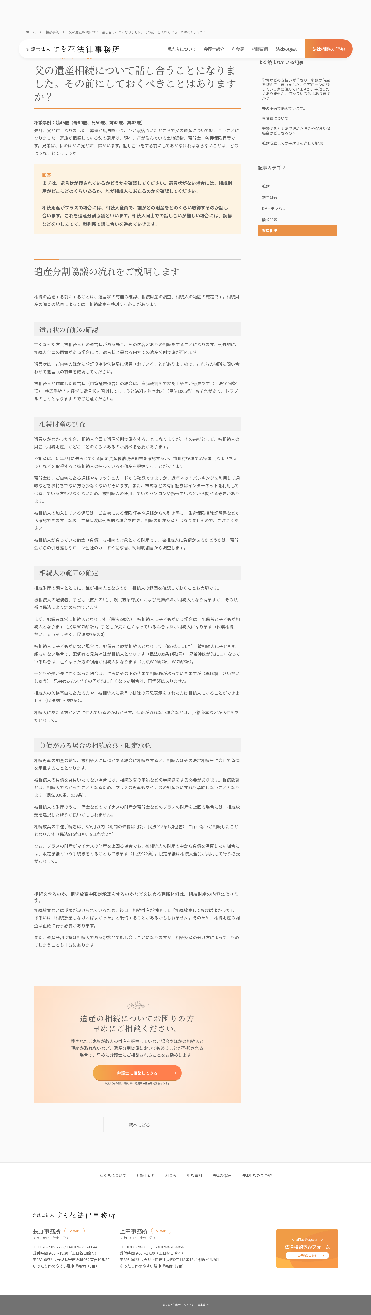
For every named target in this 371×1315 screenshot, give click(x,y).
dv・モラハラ (274, 208)
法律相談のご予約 (329, 49)
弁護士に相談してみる (137, 1073)
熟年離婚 (269, 197)
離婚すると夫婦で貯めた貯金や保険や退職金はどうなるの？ (296, 131)
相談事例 (260, 49)
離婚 (266, 186)
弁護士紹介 (214, 49)
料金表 (238, 49)
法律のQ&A (286, 49)
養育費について (275, 118)
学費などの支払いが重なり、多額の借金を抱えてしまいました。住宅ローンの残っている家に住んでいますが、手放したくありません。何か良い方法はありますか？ (296, 89)
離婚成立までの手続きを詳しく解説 (292, 143)
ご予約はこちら (307, 1255)
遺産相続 (269, 230)
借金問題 (269, 219)
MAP (76, 1231)
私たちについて (182, 49)
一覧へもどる (137, 1125)
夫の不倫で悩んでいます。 (284, 108)
